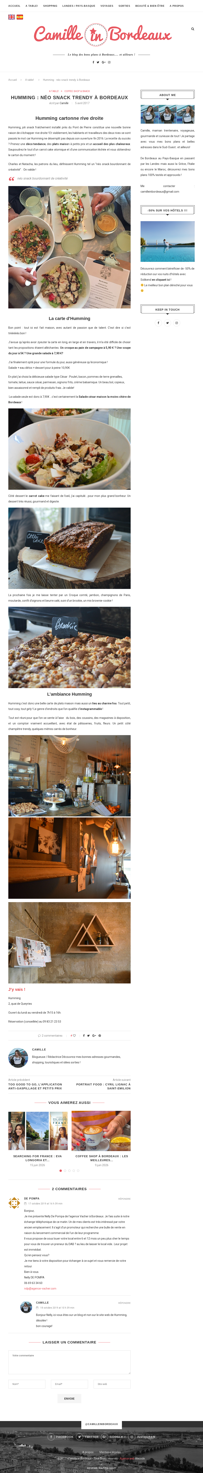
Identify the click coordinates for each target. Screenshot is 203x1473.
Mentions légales (110, 1452)
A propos (177, 6)
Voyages (107, 6)
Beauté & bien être (150, 6)
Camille (64, 103)
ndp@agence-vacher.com (40, 1288)
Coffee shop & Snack (77, 91)
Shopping (50, 6)
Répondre (124, 1199)
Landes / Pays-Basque (78, 6)
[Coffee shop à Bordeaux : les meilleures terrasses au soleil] (102, 1131)
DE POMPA (31, 1198)
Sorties (124, 6)
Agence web (127, 1458)
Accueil (14, 6)
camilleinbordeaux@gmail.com (160, 191)
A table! (32, 6)
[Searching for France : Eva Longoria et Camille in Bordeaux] (37, 1131)
